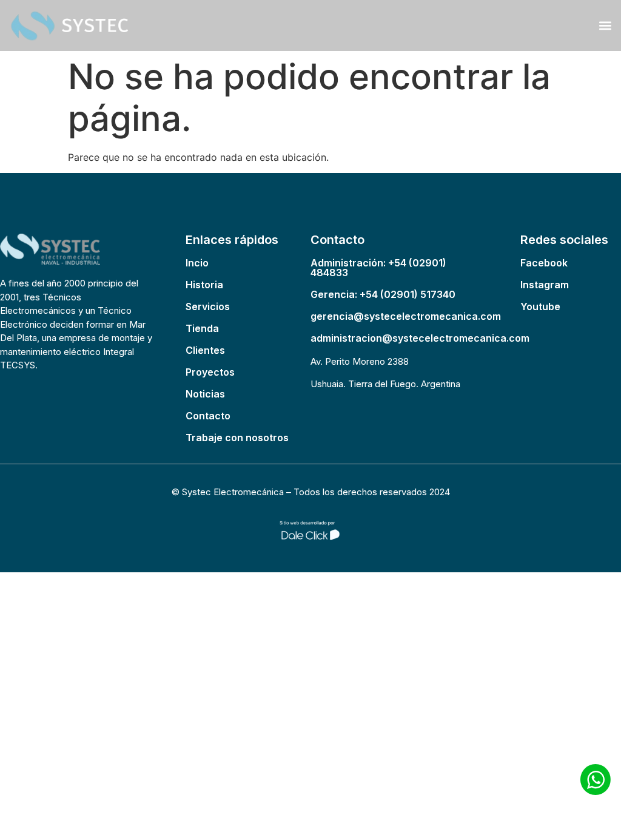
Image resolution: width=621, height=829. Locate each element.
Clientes (205, 350)
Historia (204, 285)
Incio (197, 263)
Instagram (544, 285)
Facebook (544, 263)
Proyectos (210, 372)
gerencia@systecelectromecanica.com (405, 316)
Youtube (540, 306)
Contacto (208, 416)
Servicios (208, 306)
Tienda (202, 328)
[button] (605, 25)
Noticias (205, 394)
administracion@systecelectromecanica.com (419, 338)
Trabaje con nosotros (237, 437)
